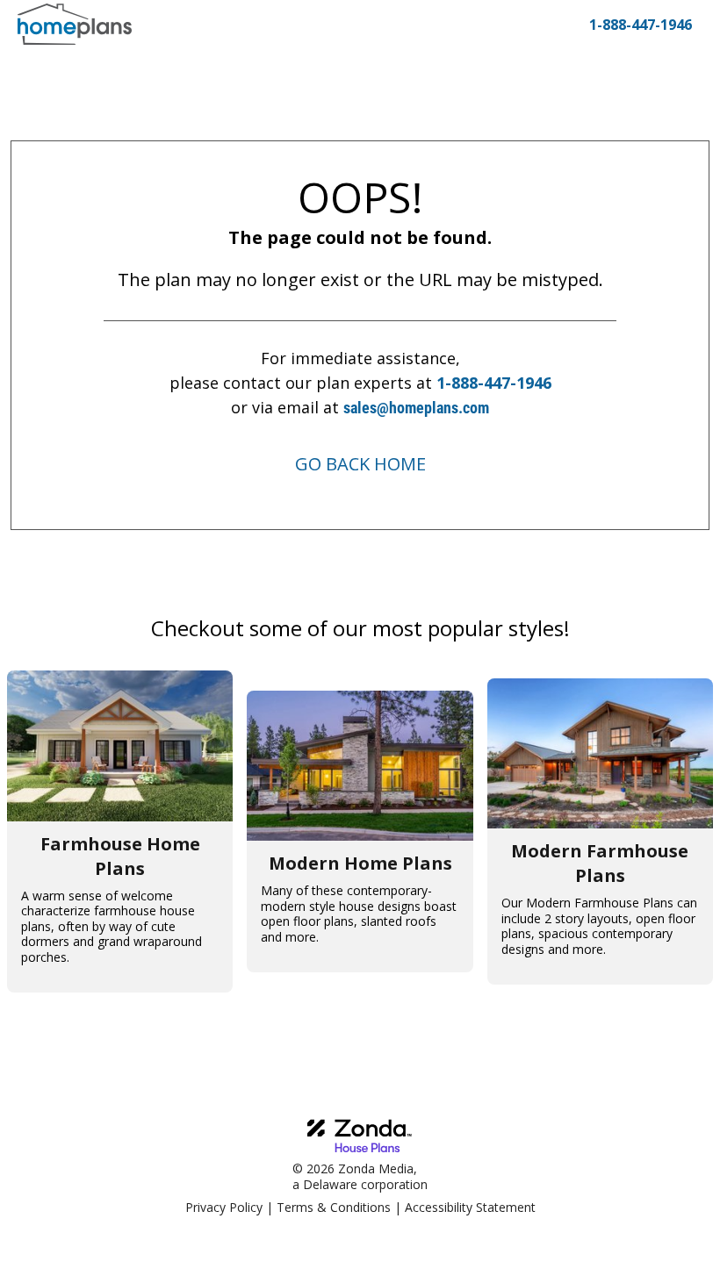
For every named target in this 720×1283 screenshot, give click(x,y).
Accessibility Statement (470, 1207)
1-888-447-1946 (493, 382)
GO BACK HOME (360, 464)
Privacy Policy (224, 1207)
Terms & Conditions (334, 1207)
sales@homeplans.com (416, 407)
